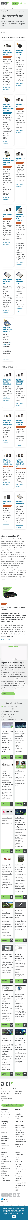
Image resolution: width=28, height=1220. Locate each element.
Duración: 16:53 (20, 1009)
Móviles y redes (19, 1117)
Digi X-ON (4, 1132)
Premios (17, 1157)
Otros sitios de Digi (20, 1183)
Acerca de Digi (19, 1155)
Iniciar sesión (5, 1176)
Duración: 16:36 (7, 1009)
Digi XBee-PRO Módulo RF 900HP (7, 330)
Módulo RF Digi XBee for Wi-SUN (7, 53)
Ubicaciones (18, 1176)
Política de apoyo (20, 1139)
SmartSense (5, 1146)
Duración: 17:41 (7, 967)
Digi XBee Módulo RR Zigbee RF (19, 422)
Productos (18, 1110)
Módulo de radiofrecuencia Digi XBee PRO (8, 162)
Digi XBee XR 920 (7, 216)
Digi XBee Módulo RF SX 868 (19, 282)
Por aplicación (5, 1114)
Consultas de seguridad (18, 1092)
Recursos (4, 1152)
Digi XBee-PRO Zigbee (20, 502)
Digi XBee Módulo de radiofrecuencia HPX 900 (8, 107)
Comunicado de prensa (10, 719)
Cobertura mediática (18, 1180)
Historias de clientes (4, 1158)
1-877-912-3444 (5, 1091)
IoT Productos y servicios (11, 8)
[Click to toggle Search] (21, 3)
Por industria (5, 1112)
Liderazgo (18, 1174)
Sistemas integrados (23, 8)
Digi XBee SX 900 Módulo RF (7, 282)
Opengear (4, 1141)
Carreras (17, 1159)
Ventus (3, 1148)
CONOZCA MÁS (5, 640)
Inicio (2, 8)
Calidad (17, 1190)
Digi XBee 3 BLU (7, 502)
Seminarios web (8, 709)
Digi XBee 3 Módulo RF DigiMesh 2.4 (7, 422)
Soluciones (4, 1110)
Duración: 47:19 (7, 925)
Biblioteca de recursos (5, 1172)
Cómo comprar (5, 1169)
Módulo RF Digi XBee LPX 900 (19, 53)
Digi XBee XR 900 (20, 105)
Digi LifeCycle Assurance (5, 1129)
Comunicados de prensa (20, 1187)
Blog (2, 1155)
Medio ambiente (19, 1162)
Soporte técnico (19, 1125)
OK (14, 1216)
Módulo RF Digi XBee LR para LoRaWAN (20, 218)
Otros (22, 719)
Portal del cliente (20, 1128)
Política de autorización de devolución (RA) (19, 1132)
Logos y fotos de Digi (6, 1163)
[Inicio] (5, 3)
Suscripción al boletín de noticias (12, 1105)
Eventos (3, 1166)
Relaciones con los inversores (20, 1170)
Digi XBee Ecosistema (8, 694)
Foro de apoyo (19, 1137)
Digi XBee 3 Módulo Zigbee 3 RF (7, 382)
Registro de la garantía (19, 1145)
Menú (3, 33)
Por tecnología (5, 1117)
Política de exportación (18, 1165)
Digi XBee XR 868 (20, 160)
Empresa (17, 1152)
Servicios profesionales (19, 1120)
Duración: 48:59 (20, 835)
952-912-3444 (5, 1094)
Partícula (4, 1143)
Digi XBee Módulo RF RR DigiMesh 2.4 (20, 463)
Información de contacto (8, 1089)
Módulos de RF (5, 11)
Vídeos (14, 706)
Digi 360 (3, 1125)
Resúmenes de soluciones (11, 711)
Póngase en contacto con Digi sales (6, 1098)
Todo (6, 706)
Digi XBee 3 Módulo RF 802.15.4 (19, 382)
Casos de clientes (8, 714)
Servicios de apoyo (20, 1142)
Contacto (15, 3)
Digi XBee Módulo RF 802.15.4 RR (7, 462)
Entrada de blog (8, 717)
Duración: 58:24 (7, 1056)
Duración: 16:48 (20, 925)
